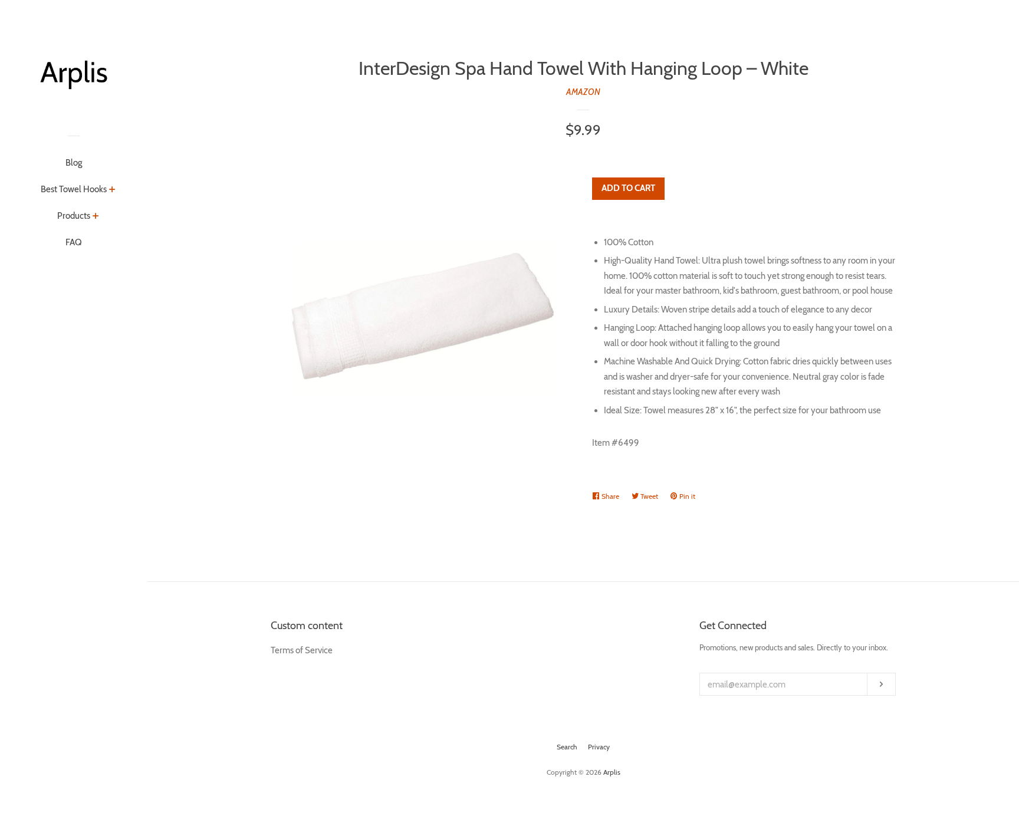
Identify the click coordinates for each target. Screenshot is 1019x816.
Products (73, 215)
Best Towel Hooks (74, 189)
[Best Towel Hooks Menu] (112, 190)
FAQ (73, 242)
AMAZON (583, 92)
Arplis (611, 772)
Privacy (599, 746)
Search (567, 746)
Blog (73, 162)
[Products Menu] (95, 217)
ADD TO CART (628, 188)
